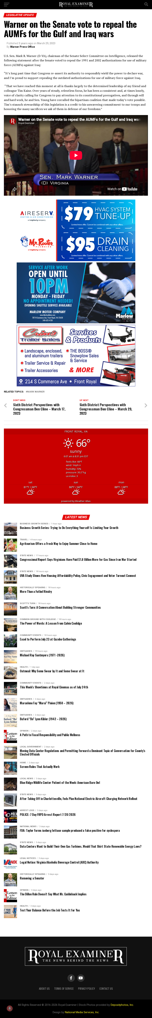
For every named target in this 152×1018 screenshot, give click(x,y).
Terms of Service (64, 988)
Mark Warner (35, 392)
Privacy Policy (86, 988)
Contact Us (106, 988)
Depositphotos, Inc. (122, 1005)
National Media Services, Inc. (82, 1012)
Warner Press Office (22, 46)
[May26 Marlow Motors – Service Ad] (76, 322)
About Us (44, 988)
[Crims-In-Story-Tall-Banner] (76, 385)
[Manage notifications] (10, 1008)
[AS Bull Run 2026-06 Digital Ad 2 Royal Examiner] (76, 260)
